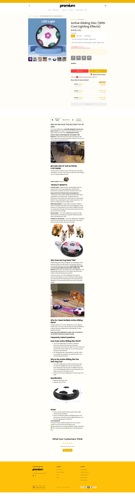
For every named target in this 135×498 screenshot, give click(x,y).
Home (29, 16)
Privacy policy (84, 469)
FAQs (58, 475)
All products (35, 16)
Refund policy (84, 480)
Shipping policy (84, 475)
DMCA (58, 477)
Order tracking (60, 472)
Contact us (59, 469)
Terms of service (85, 472)
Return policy (84, 477)
